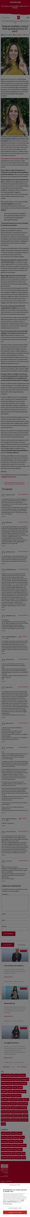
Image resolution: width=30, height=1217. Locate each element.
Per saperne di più (7, 1203)
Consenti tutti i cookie (15, 1212)
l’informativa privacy (12, 1201)
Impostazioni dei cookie (15, 1208)
